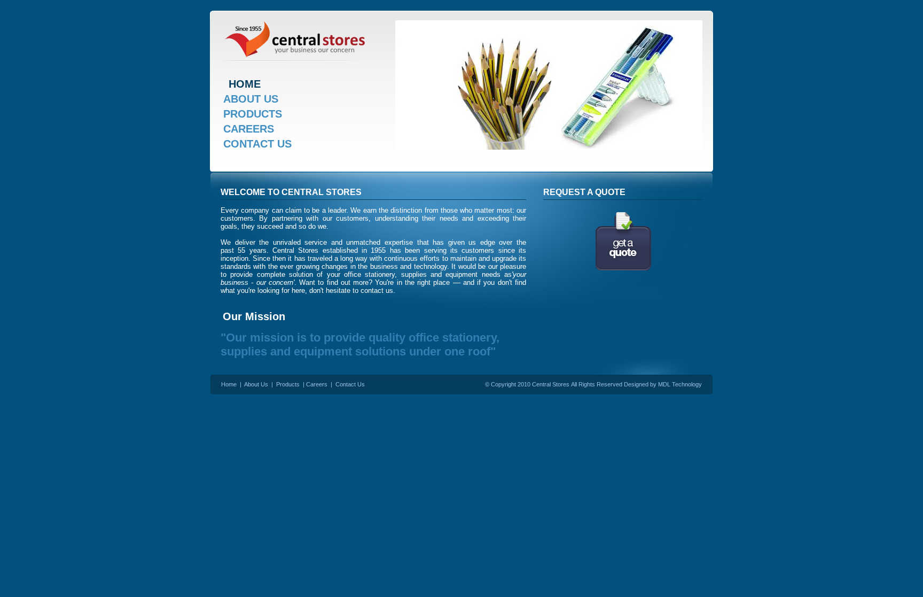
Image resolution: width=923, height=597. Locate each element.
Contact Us (350, 384)
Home (229, 384)
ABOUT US (250, 99)
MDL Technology (680, 384)
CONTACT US (257, 144)
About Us (256, 384)
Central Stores (550, 384)
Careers (316, 384)
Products (252, 114)
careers (248, 129)
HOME (245, 84)
